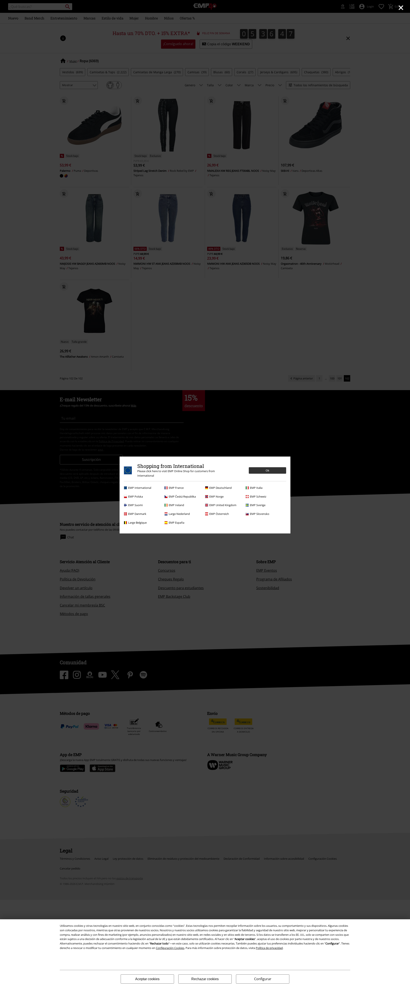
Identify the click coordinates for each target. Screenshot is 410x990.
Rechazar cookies (205, 979)
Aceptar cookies (147, 979)
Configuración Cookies (170, 948)
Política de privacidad (269, 948)
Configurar (262, 979)
